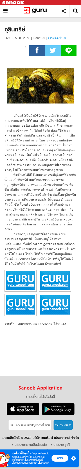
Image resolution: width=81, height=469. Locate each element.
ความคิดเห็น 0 (56, 38)
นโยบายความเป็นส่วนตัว (23, 463)
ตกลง (60, 458)
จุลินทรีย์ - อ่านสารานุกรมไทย (36, 11)
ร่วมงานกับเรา (63, 425)
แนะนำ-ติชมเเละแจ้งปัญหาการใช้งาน (30, 425)
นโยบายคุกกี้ (43, 463)
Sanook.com (13, 3)
